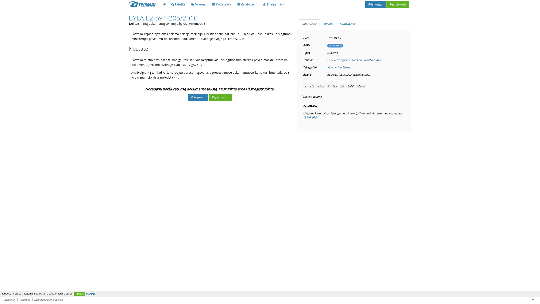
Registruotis (397, 4)
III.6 (335, 85)
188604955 (309, 117)
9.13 (311, 85)
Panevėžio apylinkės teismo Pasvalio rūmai (354, 60)
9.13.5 (320, 85)
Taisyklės (24, 299)
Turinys (328, 24)
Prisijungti (375, 4)
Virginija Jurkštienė (338, 67)
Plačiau (90, 294)
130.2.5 (360, 85)
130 (342, 85)
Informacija (309, 24)
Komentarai (347, 24)
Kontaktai (9, 299)
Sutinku (79, 294)
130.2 (350, 85)
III (328, 85)
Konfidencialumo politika (48, 299)
